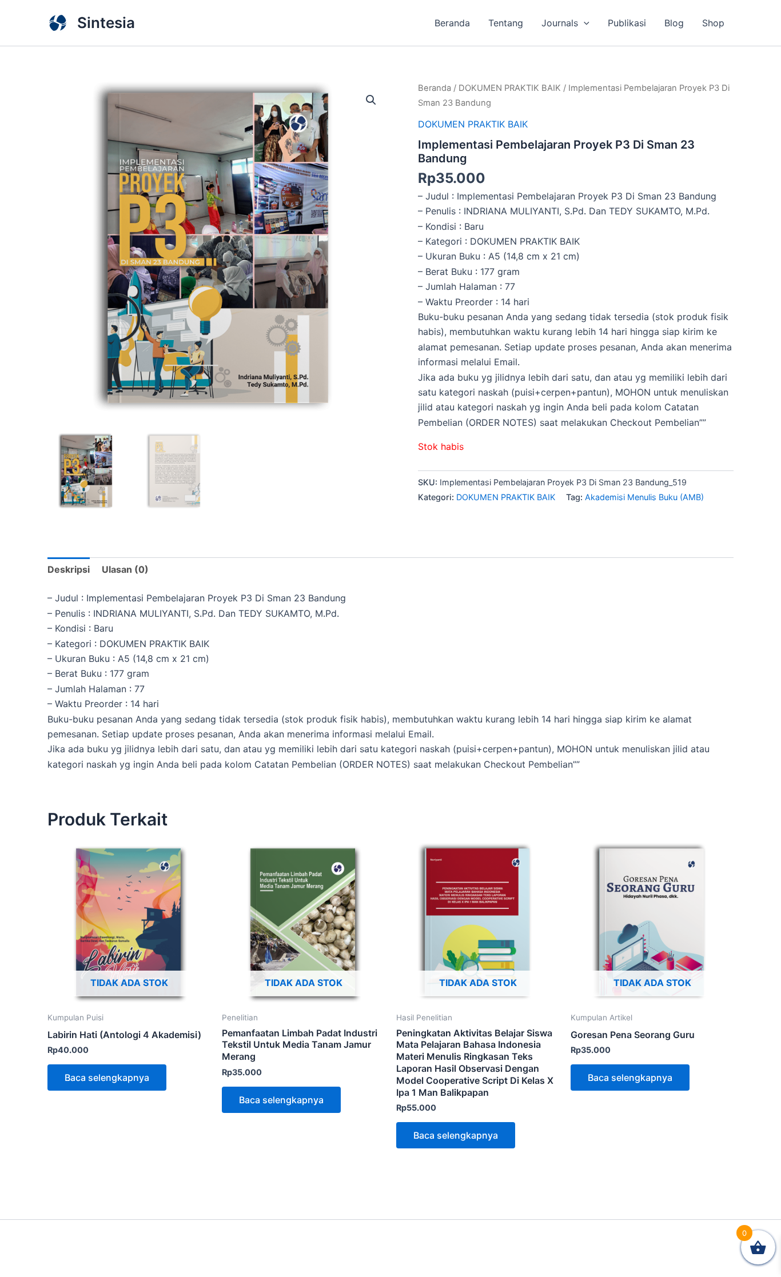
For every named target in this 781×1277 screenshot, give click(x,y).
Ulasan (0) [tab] (125, 569)
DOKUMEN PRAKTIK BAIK (510, 88)
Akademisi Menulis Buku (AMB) (644, 497)
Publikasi (627, 23)
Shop (713, 23)
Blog (674, 23)
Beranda (452, 23)
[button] (583, 23)
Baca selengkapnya (107, 1077)
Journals (559, 23)
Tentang (505, 23)
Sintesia (106, 22)
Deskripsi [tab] (68, 569)
